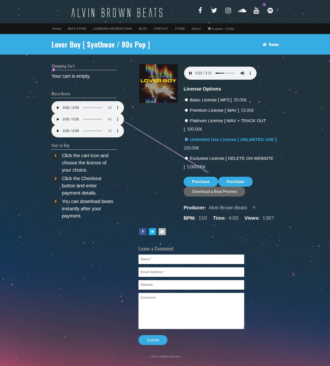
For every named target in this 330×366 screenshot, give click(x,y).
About (196, 28)
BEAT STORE (77, 28)
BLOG (143, 28)
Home (56, 28)
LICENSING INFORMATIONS (112, 28)
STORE (180, 28)
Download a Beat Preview (214, 191)
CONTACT (161, 28)
